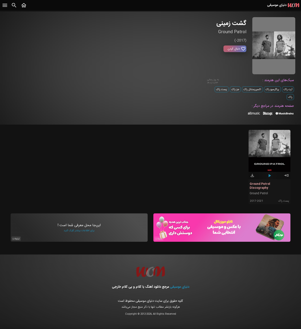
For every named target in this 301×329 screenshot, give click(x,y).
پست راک (221, 89)
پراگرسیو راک (272, 89)
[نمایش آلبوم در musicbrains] (285, 114)
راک (290, 97)
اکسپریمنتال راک (252, 89)
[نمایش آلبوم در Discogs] (267, 115)
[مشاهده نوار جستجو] (14, 7)
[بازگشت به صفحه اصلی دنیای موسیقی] (24, 7)
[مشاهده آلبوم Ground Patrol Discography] (286, 177)
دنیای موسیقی (179, 287)
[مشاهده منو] (5, 7)
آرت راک (288, 89)
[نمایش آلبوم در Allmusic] (254, 114)
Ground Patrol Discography (260, 186)
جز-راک (235, 89)
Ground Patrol (259, 193)
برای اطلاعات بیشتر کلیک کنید (79, 230)
